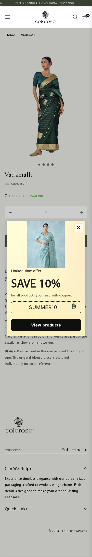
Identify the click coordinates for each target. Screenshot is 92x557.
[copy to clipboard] (74, 307)
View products (46, 325)
